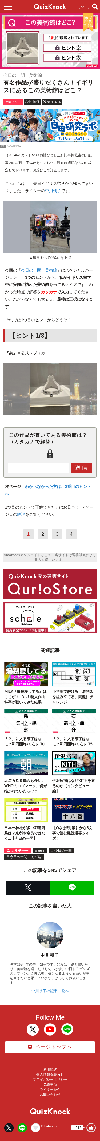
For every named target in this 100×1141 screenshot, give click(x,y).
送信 (81, 467)
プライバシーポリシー (50, 1079)
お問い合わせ (50, 1095)
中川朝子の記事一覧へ (50, 991)
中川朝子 (53, 190)
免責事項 (50, 1085)
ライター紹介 (50, 1090)
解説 (21, 514)
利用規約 (50, 1069)
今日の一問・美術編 (39, 270)
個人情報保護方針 (50, 1074)
